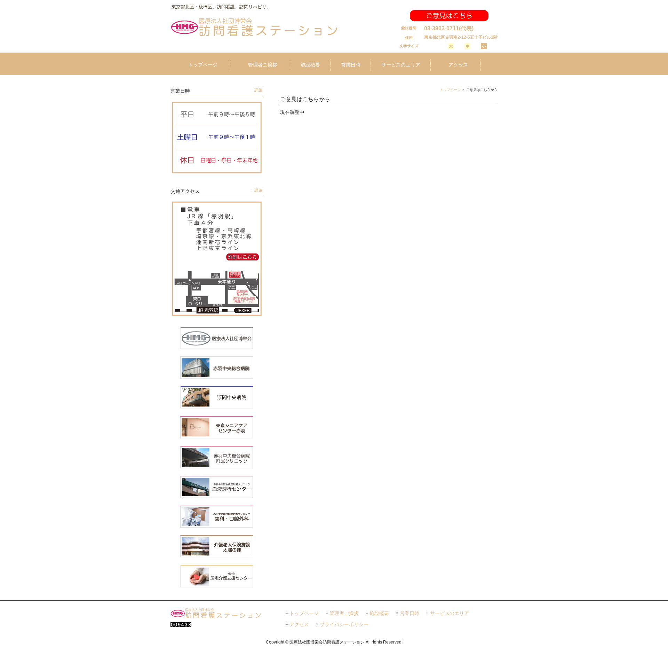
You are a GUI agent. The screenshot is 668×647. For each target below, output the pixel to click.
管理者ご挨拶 (344, 613)
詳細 (258, 90)
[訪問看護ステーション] (254, 35)
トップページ (450, 90)
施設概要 (379, 613)
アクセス (299, 624)
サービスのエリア (449, 613)
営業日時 (409, 613)
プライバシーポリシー (344, 624)
